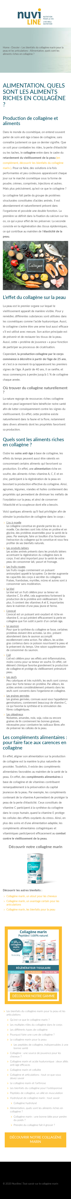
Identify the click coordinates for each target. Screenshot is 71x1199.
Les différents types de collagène (29, 1029)
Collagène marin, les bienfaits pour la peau (30, 909)
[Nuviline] (36, 17)
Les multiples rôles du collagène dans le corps (36, 1025)
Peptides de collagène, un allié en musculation (36, 1093)
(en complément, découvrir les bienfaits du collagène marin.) (33, 163)
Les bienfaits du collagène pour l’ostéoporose (36, 1088)
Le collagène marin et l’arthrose (28, 1083)
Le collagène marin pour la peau (28, 1039)
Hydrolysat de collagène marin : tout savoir (35, 1098)
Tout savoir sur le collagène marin (40, 1184)
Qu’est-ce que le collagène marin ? (30, 1020)
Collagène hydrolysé (25, 1103)
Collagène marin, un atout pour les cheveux (31, 896)
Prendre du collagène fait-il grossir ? (34, 1125)
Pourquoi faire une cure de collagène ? (32, 1034)
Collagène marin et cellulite (25, 1070)
